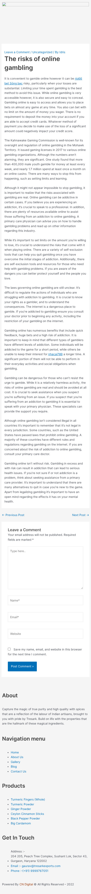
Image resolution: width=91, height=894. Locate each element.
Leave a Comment (17, 52)
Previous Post (13, 515)
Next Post (80, 515)
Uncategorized (42, 52)
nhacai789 (55, 354)
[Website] (45, 634)
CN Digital (26, 884)
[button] (45, 35)
